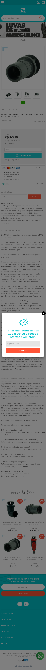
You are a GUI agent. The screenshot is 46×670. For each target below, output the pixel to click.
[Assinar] (23, 350)
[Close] (44, 313)
